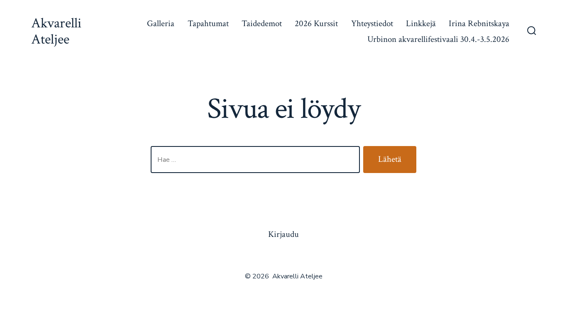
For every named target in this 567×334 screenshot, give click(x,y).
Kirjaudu (283, 234)
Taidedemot (262, 23)
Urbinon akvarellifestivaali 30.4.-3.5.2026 (438, 39)
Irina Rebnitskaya (479, 23)
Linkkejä (421, 23)
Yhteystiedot (372, 23)
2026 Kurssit (316, 23)
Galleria (160, 23)
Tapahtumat (208, 23)
